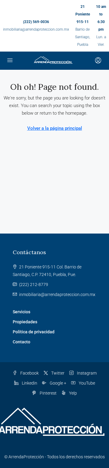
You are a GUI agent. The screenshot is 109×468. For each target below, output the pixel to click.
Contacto (21, 341)
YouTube (86, 383)
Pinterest (48, 393)
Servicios (21, 311)
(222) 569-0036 (36, 22)
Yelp (72, 393)
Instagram (86, 373)
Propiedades (25, 321)
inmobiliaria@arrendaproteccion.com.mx (36, 29)
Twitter (57, 373)
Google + (57, 383)
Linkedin (29, 383)
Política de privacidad (33, 331)
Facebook (29, 373)
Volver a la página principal (54, 128)
